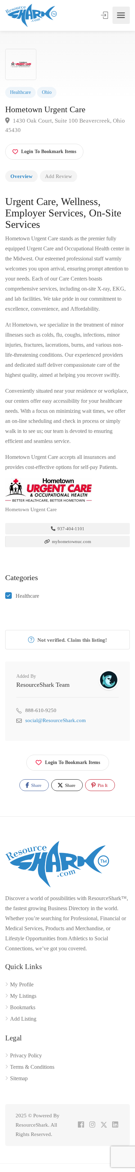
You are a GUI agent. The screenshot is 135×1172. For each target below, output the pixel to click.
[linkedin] (115, 1125)
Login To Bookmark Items (72, 762)
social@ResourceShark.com (55, 720)
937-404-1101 (70, 528)
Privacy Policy (26, 1055)
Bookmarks (22, 1007)
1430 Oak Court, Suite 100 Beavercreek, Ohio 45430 (65, 125)
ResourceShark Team (43, 684)
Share (36, 785)
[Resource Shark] (31, 15)
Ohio (47, 92)
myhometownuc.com (71, 541)
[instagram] (92, 1125)
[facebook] (80, 1125)
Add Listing (23, 1019)
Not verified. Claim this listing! (71, 640)
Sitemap (19, 1078)
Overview (21, 176)
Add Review (58, 176)
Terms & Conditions (32, 1067)
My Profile (22, 984)
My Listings (23, 996)
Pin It (102, 785)
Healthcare (20, 92)
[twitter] (103, 1125)
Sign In (105, 15)
